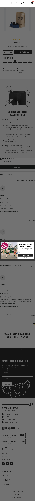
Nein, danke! (25, 257)
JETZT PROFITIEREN (26, 255)
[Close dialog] (33, 242)
